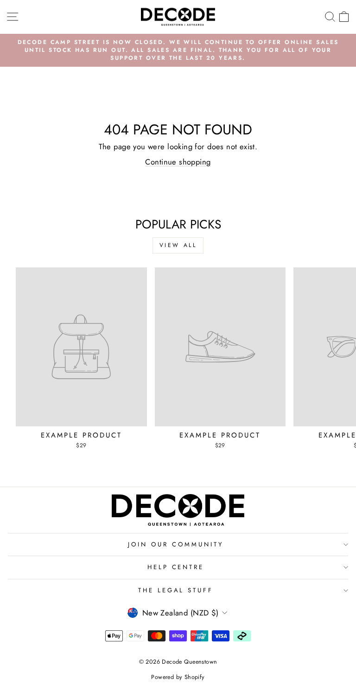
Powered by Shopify (177, 677)
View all (178, 245)
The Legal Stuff (176, 590)
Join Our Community (175, 544)
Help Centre (175, 567)
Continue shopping (177, 161)
